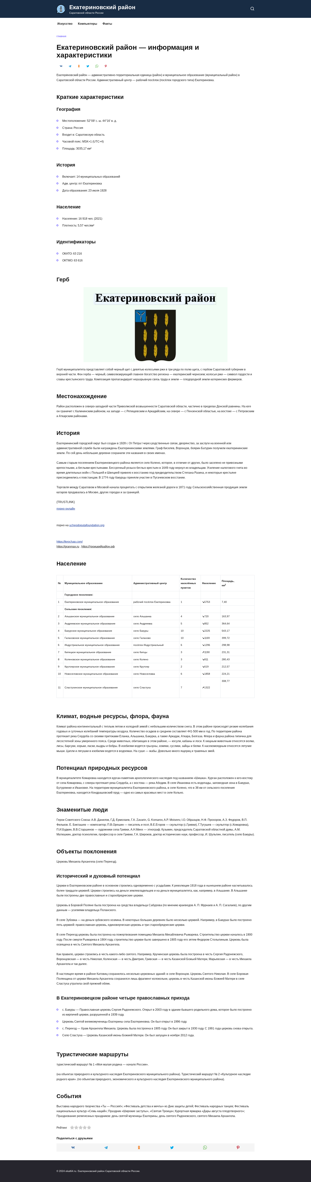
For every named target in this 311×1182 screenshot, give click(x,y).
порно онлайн (66, 508)
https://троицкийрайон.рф (98, 546)
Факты (107, 23)
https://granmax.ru (68, 546)
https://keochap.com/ (70, 541)
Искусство (65, 23)
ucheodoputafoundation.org (86, 525)
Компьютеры (87, 23)
